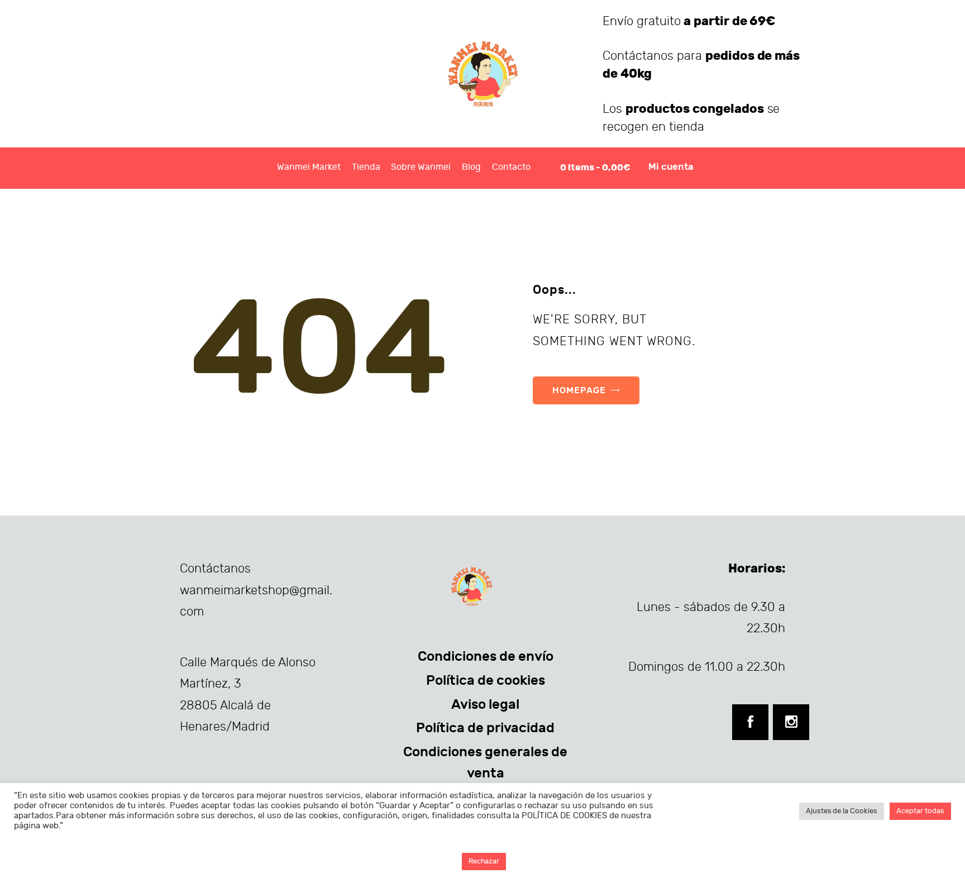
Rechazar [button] (484, 861)
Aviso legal (485, 704)
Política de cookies (485, 680)
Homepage (579, 390)
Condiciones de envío (485, 656)
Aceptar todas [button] (920, 811)
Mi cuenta (671, 167)
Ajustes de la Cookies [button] (842, 811)
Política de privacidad (485, 728)
